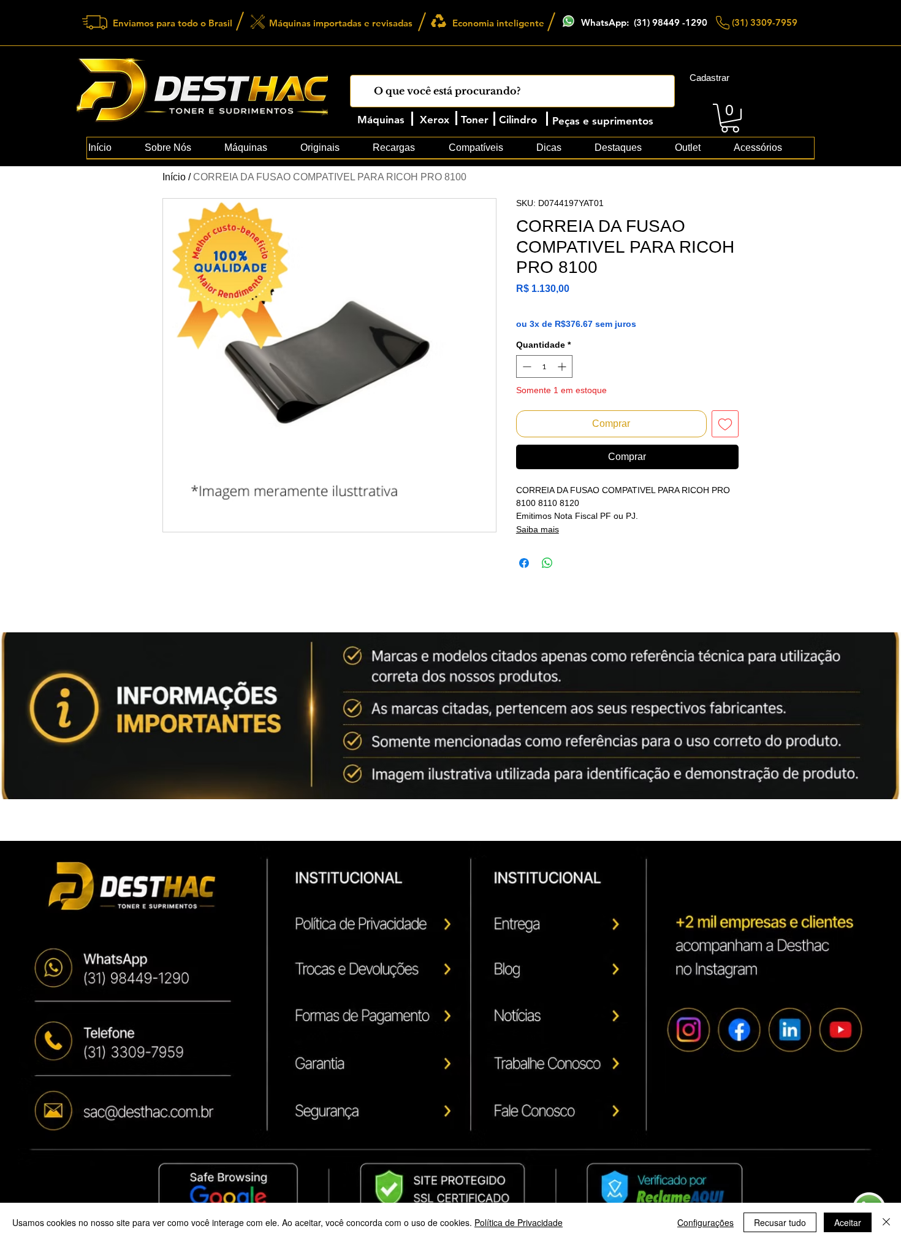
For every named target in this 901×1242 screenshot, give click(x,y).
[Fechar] (886, 1222)
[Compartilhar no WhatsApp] (547, 563)
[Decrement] (525, 366)
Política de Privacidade (518, 1222)
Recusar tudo (780, 1222)
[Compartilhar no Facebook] (524, 563)
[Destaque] (380, 943)
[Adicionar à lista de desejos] (725, 423)
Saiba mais (537, 529)
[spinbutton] (544, 366)
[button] (730, 118)
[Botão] (179, 1102)
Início (174, 177)
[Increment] (563, 366)
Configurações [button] (705, 1222)
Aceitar (847, 1222)
